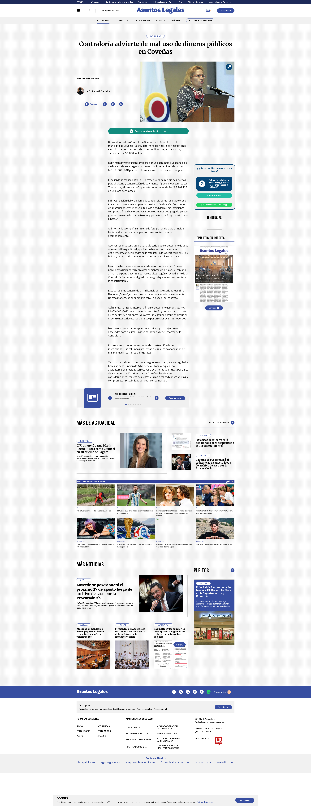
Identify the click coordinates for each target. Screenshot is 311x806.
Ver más (212, 308)
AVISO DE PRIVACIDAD (167, 733)
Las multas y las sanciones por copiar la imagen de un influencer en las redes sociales (169, 632)
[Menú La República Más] (78, 10)
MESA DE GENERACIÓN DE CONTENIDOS (167, 727)
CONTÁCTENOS (133, 727)
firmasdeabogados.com (175, 762)
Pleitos (201, 570)
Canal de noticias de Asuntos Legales (150, 131)
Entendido (245, 800)
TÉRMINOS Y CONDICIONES (138, 739)
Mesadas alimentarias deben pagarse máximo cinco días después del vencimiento (90, 632)
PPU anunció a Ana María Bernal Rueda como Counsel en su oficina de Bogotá (96, 449)
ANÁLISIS (175, 20)
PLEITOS (160, 20)
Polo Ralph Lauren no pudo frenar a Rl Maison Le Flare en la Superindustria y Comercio (213, 592)
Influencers (95, 2)
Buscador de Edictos (200, 20)
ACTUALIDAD (103, 20)
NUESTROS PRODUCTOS (137, 733)
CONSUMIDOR (143, 20)
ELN (180, 2)
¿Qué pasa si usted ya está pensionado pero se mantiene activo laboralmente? (215, 442)
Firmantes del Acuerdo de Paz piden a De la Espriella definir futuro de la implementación (130, 632)
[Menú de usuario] (208, 10)
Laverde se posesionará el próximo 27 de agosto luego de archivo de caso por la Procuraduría (213, 464)
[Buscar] (90, 10)
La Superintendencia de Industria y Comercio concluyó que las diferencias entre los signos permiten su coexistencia (213, 603)
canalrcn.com (203, 762)
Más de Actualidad (96, 422)
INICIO (80, 726)
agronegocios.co (110, 762)
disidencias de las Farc (163, 2)
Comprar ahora (214, 195)
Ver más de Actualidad (219, 422)
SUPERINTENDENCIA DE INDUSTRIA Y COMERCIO (168, 746)
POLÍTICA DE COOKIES (136, 747)
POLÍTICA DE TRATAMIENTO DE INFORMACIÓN (170, 739)
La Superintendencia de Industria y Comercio (126, 2)
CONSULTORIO (123, 20)
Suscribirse (226, 10)
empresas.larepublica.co (140, 762)
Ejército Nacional (195, 2)
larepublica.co (86, 762)
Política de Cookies (205, 802)
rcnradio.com (225, 762)
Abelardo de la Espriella (220, 2)
